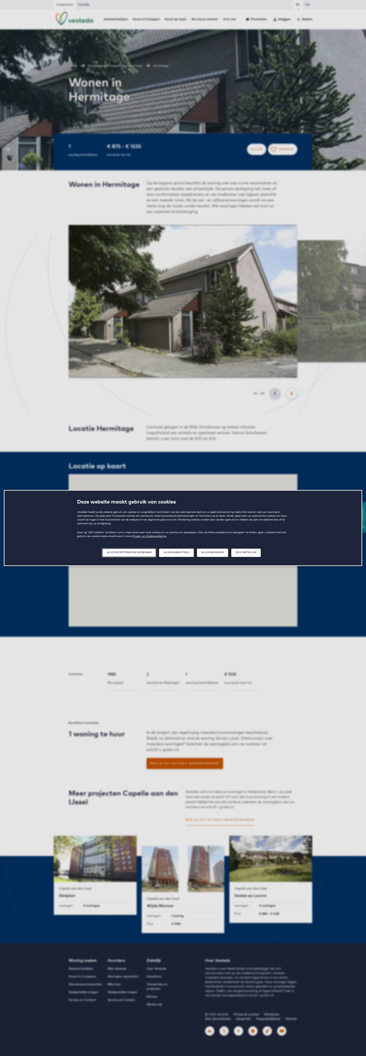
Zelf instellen (246, 552)
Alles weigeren (212, 552)
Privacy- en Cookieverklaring (149, 536)
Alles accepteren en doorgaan (129, 552)
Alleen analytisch (176, 552)
